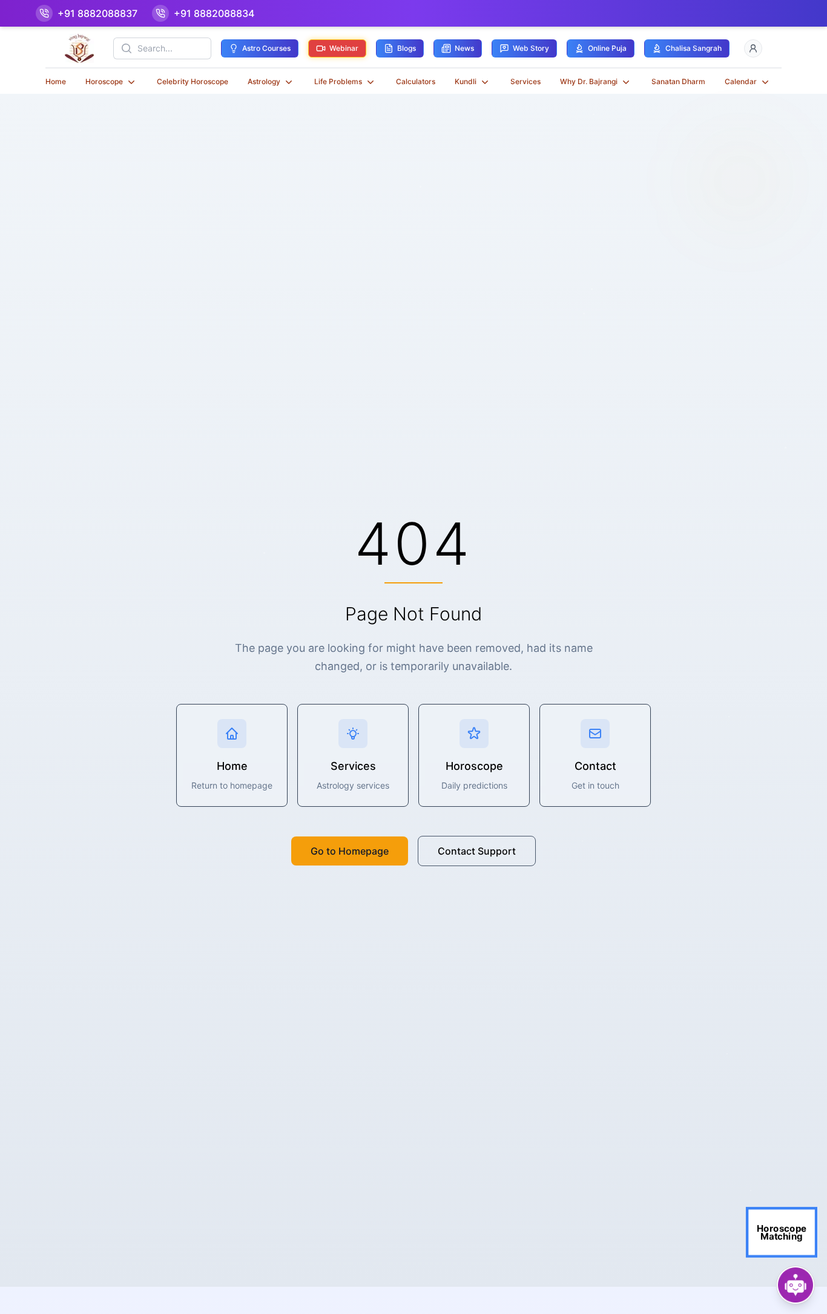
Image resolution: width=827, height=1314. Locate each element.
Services (525, 81)
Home (55, 81)
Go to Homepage (350, 851)
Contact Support (477, 851)
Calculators (415, 81)
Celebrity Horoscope (192, 81)
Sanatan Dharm (678, 81)
